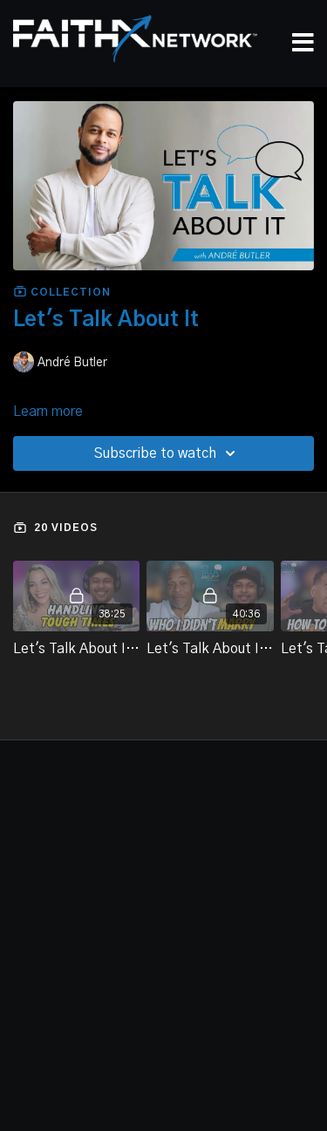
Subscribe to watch (155, 453)
